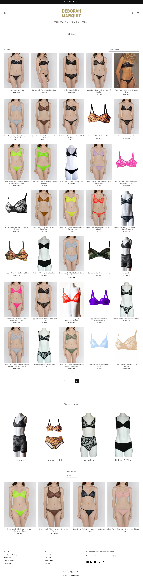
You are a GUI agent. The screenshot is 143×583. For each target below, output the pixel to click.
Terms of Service (9, 560)
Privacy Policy (8, 557)
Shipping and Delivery (10, 554)
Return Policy (8, 552)
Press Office (7, 563)
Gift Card (48, 557)
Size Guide (48, 554)
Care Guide (48, 552)
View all (71, 475)
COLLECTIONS (60, 22)
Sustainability (49, 560)
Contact (47, 563)
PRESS (85, 22)
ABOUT (74, 22)
